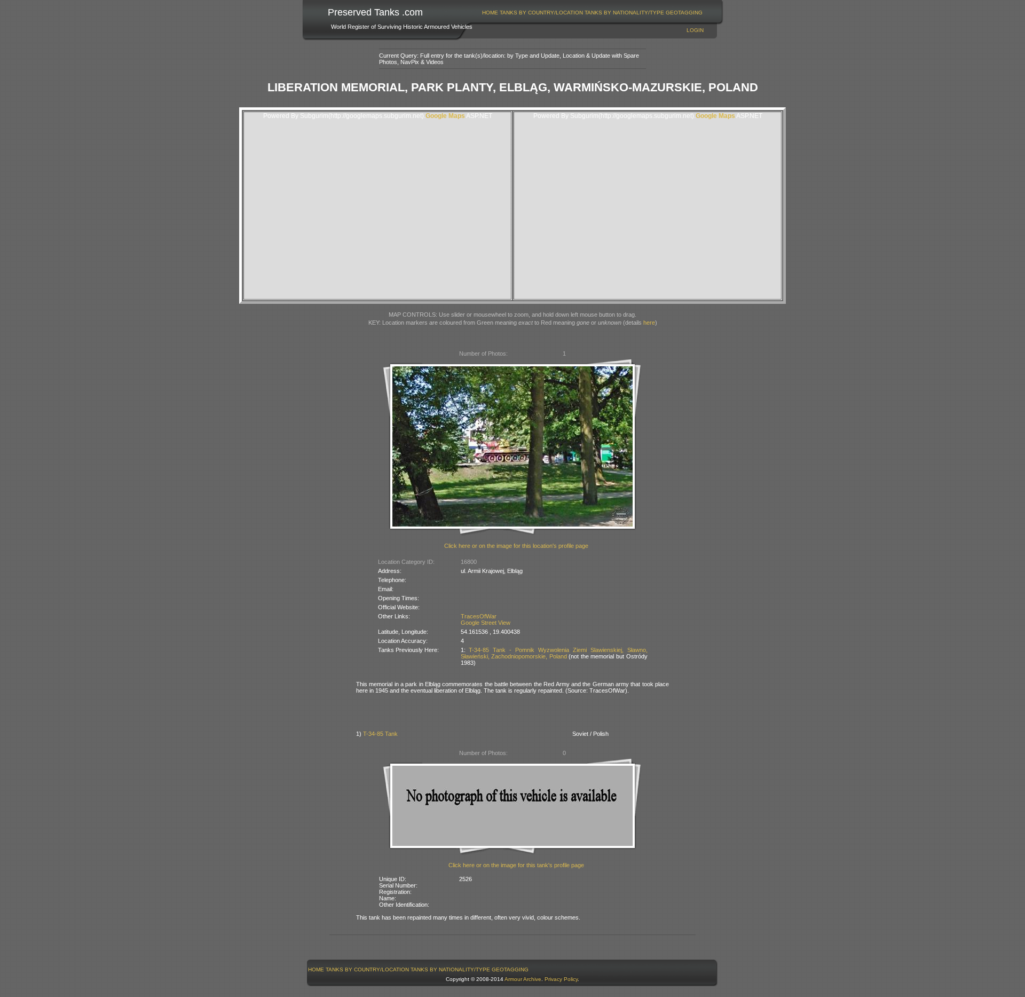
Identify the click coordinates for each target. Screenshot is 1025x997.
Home (490, 12)
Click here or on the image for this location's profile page (516, 546)
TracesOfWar (478, 616)
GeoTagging (684, 12)
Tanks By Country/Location (541, 12)
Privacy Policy (561, 979)
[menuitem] (490, 12)
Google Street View (485, 622)
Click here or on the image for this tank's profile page (516, 865)
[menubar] (593, 12)
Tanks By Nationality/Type (624, 12)
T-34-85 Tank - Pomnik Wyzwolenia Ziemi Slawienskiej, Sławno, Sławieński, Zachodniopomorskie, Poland (554, 653)
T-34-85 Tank (380, 734)
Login (695, 30)
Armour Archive (522, 979)
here (649, 322)
